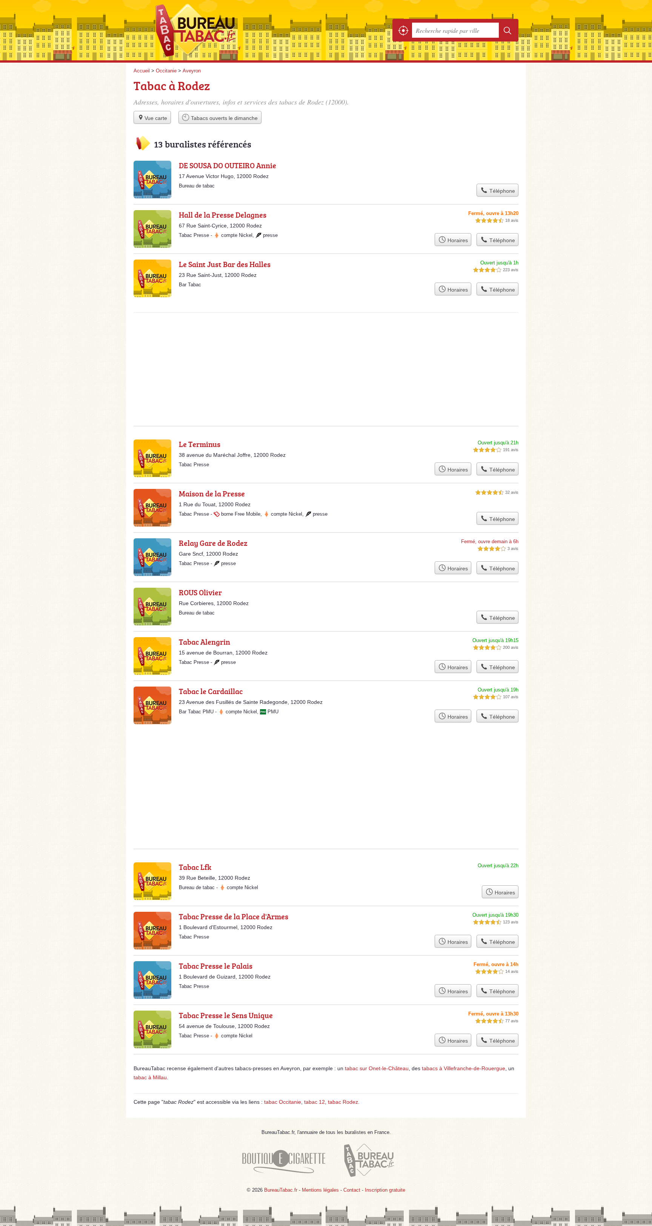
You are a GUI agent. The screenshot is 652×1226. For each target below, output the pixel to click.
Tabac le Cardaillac (211, 691)
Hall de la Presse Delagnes (222, 214)
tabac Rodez (343, 1102)
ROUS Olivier (200, 592)
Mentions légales (320, 1190)
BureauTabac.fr (217, 30)
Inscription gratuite (385, 1190)
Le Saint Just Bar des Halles (225, 264)
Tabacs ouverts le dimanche (223, 118)
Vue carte (156, 118)
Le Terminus (199, 444)
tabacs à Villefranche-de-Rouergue (463, 1068)
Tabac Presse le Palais (215, 965)
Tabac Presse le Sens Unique (226, 1015)
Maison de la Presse (212, 493)
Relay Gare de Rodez (213, 543)
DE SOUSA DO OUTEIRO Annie (227, 165)
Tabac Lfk (195, 867)
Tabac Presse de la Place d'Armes (233, 916)
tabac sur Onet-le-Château (377, 1068)
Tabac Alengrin (204, 641)
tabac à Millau (150, 1077)
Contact (351, 1190)
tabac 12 (314, 1102)
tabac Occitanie (282, 1102)
